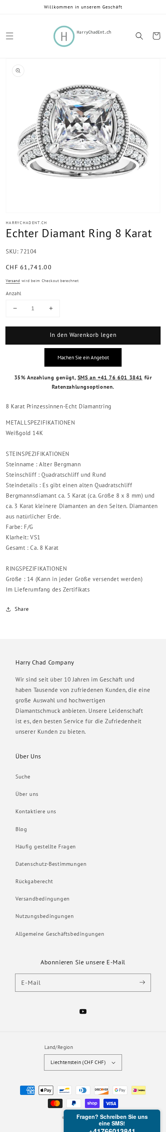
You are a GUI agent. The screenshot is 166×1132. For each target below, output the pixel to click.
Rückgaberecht (34, 881)
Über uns (27, 793)
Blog (21, 829)
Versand (13, 280)
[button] (9, 35)
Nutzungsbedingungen (44, 916)
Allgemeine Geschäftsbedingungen (60, 933)
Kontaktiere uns (35, 811)
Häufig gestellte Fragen (45, 846)
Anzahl (13, 293)
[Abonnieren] (142, 982)
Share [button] (22, 608)
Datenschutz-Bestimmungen (50, 863)
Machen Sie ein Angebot (83, 357)
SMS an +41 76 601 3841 (110, 377)
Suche (22, 776)
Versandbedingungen (42, 898)
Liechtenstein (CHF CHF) (78, 1062)
